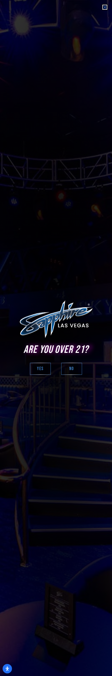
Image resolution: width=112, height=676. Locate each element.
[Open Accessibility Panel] (7, 668)
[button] (105, 7)
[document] (56, 338)
